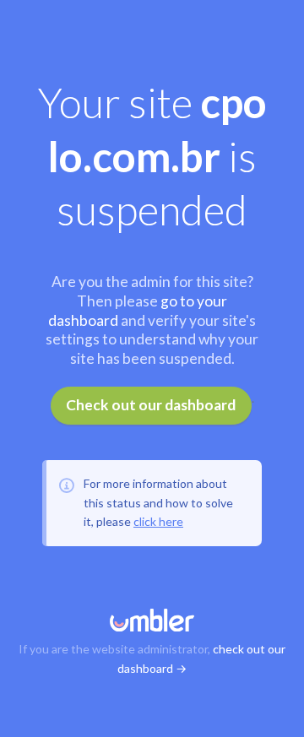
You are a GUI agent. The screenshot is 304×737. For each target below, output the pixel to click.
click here (158, 521)
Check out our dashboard (151, 405)
